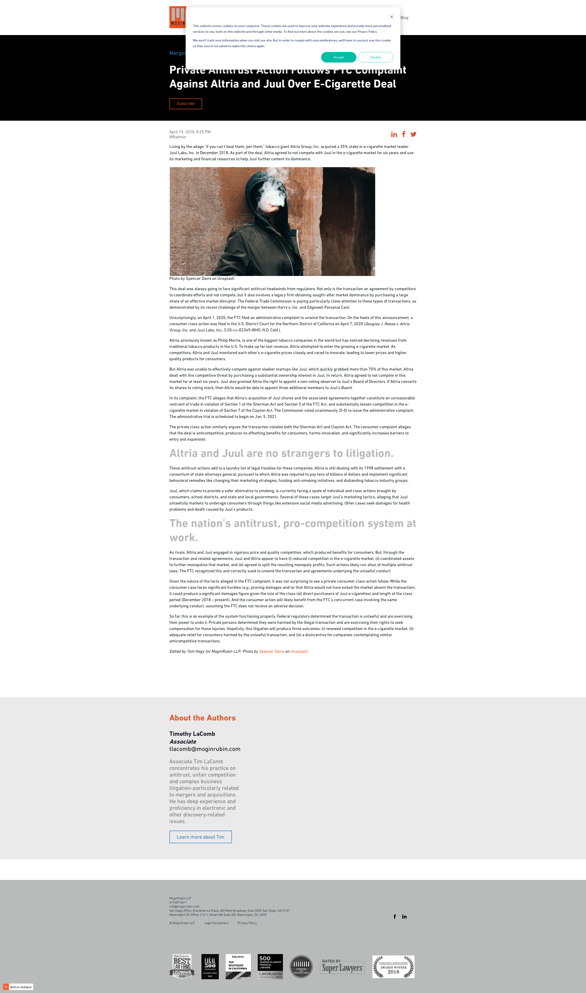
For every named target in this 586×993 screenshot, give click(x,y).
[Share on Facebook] (404, 135)
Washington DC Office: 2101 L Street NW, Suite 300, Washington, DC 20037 (218, 915)
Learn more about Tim (201, 837)
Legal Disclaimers (216, 923)
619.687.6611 (178, 902)
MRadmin (177, 137)
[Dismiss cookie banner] (391, 17)
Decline (375, 57)
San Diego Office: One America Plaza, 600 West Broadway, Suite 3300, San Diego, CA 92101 (229, 910)
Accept (339, 57)
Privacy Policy (247, 923)
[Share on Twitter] (413, 135)
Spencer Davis (271, 652)
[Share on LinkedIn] (394, 135)
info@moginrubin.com (184, 906)
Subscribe (186, 104)
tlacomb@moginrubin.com (205, 749)
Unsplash (298, 652)
